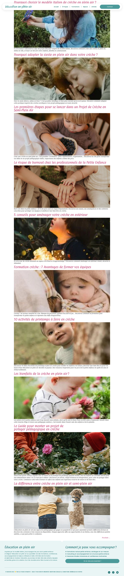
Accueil (56, 7)
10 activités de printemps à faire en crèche (44, 319)
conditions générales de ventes (72, 572)
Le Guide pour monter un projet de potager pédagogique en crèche (38, 427)
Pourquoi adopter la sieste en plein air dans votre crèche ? (56, 55)
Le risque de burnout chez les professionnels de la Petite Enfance (60, 162)
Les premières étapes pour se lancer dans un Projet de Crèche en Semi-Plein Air (60, 108)
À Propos (65, 7)
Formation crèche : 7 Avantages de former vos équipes (52, 267)
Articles (94, 7)
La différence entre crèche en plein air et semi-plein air (53, 483)
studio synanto (25, 572)
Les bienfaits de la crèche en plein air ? (41, 374)
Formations (75, 7)
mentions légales (55, 572)
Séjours (85, 7)
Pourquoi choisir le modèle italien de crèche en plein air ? (55, 2)
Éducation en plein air (20, 547)
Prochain (106, 538)
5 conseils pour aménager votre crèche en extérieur (50, 215)
